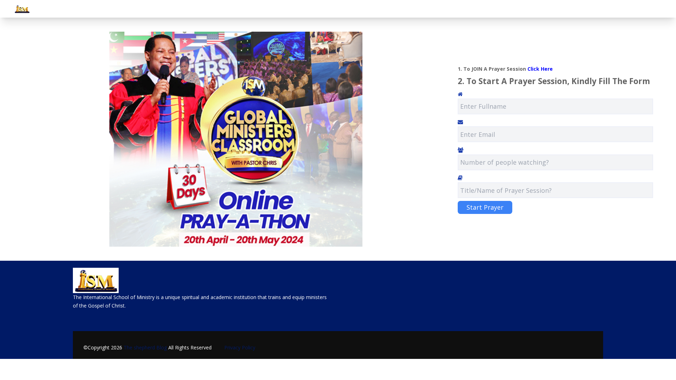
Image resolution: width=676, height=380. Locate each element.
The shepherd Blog (145, 347)
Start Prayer (485, 207)
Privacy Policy (237, 347)
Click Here (540, 68)
